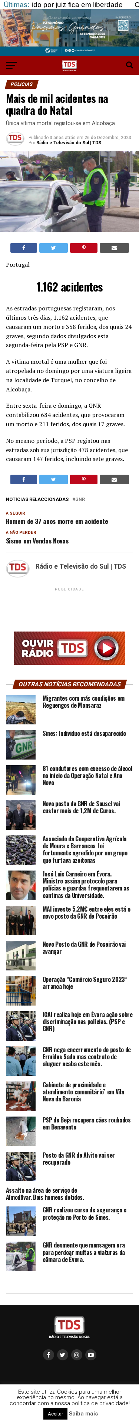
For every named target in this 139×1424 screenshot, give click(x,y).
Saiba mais (83, 1413)
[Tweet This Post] (53, 248)
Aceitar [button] (55, 1414)
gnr (80, 499)
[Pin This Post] (83, 248)
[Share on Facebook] (23, 248)
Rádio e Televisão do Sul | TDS (68, 142)
